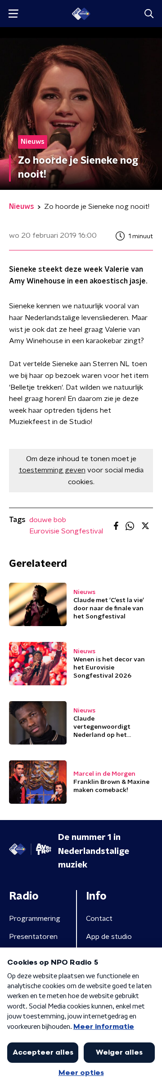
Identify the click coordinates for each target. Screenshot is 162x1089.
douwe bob (47, 519)
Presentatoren (33, 936)
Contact (99, 918)
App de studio (109, 936)
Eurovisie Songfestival (66, 531)
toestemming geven (52, 470)
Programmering (34, 918)
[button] (13, 13)
